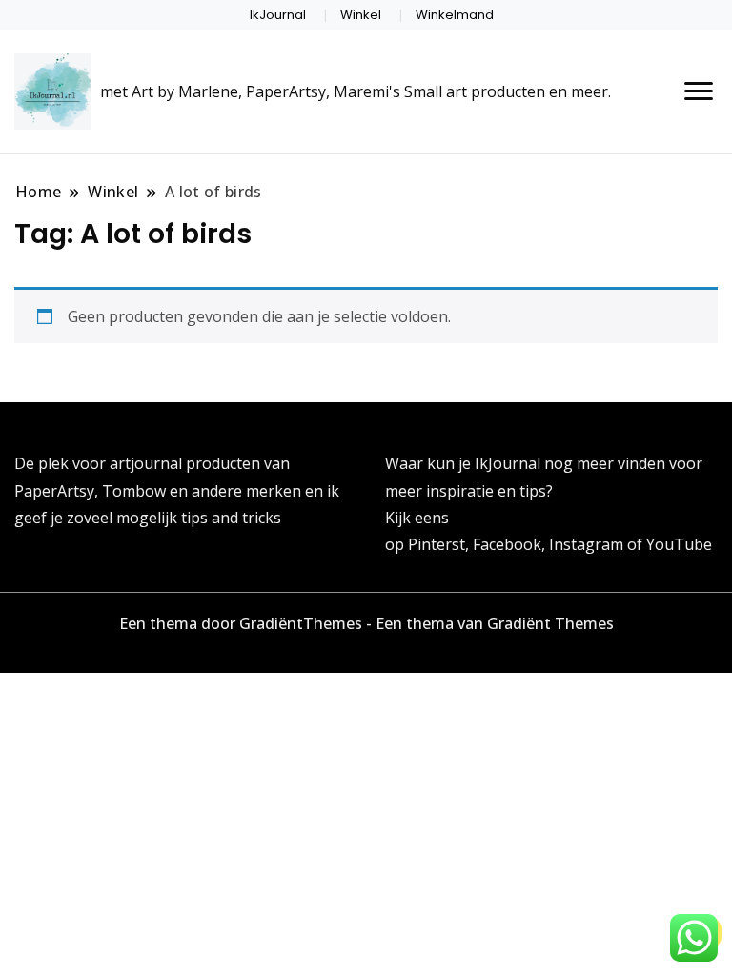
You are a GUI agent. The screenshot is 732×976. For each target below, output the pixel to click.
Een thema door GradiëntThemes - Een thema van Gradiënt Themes (366, 623)
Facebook (507, 544)
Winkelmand (455, 15)
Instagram (588, 544)
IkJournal (278, 15)
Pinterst (436, 544)
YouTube (679, 544)
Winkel (360, 15)
